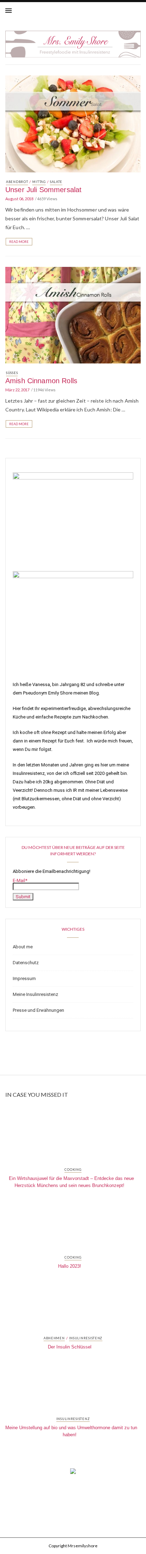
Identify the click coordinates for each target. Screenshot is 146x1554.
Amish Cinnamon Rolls (41, 381)
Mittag (38, 182)
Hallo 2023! (69, 1266)
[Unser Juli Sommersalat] (73, 123)
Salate (56, 182)
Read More (19, 242)
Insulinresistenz (86, 1338)
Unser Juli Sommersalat (43, 190)
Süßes (12, 373)
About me (23, 946)
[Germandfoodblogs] (73, 1473)
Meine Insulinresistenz (35, 994)
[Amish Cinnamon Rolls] (73, 314)
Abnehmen (54, 1338)
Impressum (24, 978)
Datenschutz (26, 962)
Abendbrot (17, 182)
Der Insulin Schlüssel (69, 1347)
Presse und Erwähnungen (38, 1010)
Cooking (72, 1169)
